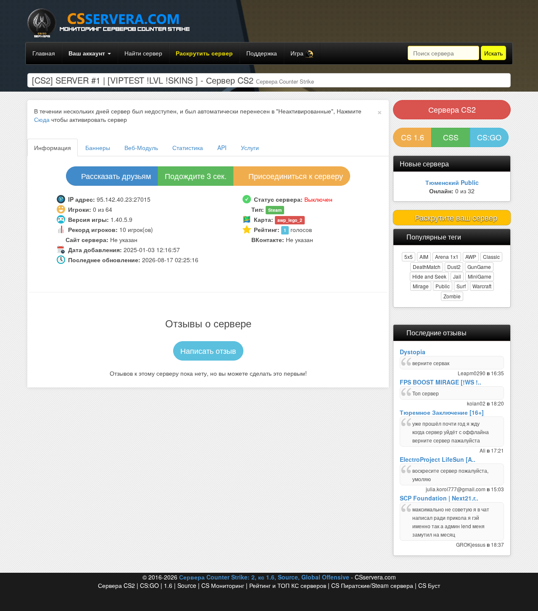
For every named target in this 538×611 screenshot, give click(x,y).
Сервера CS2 (452, 109)
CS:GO (489, 137)
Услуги (250, 147)
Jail (457, 276)
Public (442, 286)
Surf (461, 286)
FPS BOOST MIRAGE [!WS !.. (440, 382)
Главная (43, 53)
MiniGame (479, 276)
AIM (423, 256)
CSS (451, 137)
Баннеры (97, 147)
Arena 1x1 (447, 256)
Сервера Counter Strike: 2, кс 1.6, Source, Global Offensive (264, 577)
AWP (470, 256)
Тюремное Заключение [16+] (442, 412)
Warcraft (481, 286)
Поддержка (261, 53)
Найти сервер (143, 53)
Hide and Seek (429, 276)
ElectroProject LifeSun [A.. (437, 459)
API (222, 147)
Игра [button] (297, 53)
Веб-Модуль (141, 147)
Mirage (421, 286)
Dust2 (454, 266)
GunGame (479, 266)
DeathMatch (426, 266)
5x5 (408, 256)
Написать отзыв (208, 350)
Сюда (42, 119)
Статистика (187, 147)
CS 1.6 (412, 137)
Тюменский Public (452, 182)
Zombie (452, 296)
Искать (493, 53)
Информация (52, 147)
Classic (491, 256)
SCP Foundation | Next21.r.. (439, 498)
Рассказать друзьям (115, 175)
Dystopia (412, 352)
